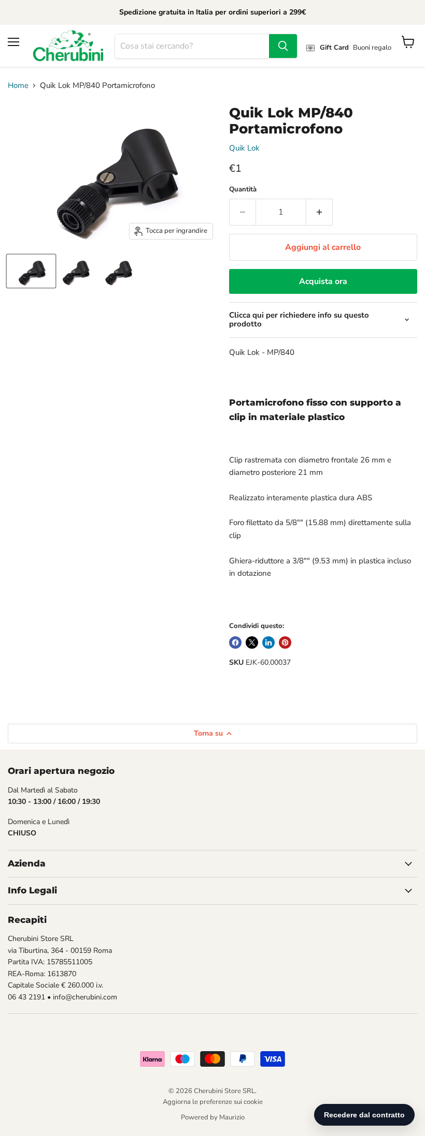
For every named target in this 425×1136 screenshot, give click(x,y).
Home (18, 85)
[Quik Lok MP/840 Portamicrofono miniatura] (31, 271)
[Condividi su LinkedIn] (268, 642)
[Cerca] (283, 46)
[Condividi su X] (252, 642)
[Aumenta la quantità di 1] (319, 212)
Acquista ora (323, 281)
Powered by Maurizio (213, 1117)
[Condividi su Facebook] (235, 642)
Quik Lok (244, 148)
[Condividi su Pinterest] (285, 642)
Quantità (243, 189)
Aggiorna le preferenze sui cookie (213, 1102)
